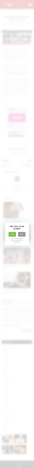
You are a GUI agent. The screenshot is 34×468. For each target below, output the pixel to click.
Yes (12, 234)
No (22, 234)
